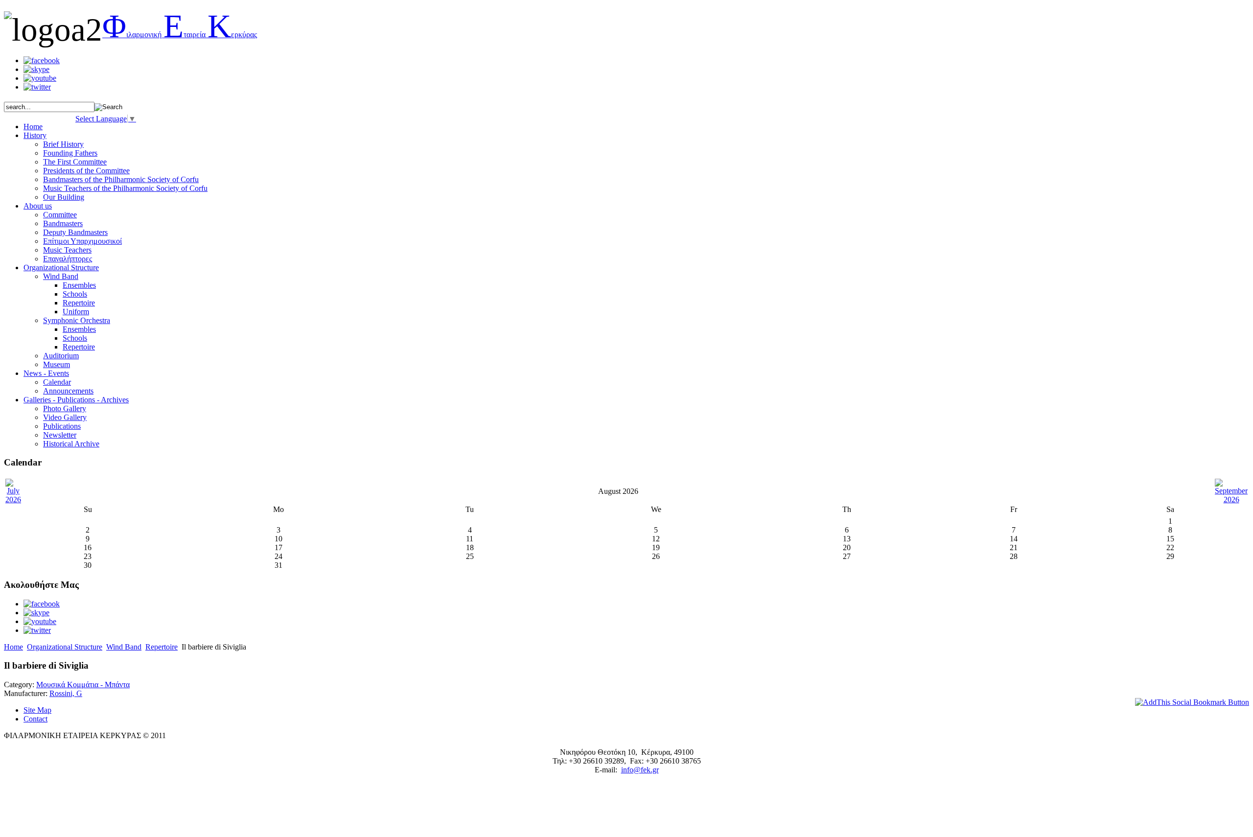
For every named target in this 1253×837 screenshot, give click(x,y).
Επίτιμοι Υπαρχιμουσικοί (82, 241)
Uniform (76, 311)
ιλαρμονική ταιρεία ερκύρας (179, 34)
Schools (75, 294)
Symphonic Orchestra (76, 320)
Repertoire (79, 303)
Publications (62, 426)
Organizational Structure (64, 647)
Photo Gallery (64, 408)
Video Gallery (65, 417)
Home (13, 647)
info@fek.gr (640, 770)
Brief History (63, 144)
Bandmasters (63, 223)
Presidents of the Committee (86, 170)
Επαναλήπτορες (67, 259)
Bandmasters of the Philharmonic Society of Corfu (121, 179)
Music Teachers (67, 250)
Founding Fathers (70, 153)
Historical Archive (71, 444)
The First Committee (75, 162)
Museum (56, 364)
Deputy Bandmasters (75, 232)
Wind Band (60, 276)
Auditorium (61, 355)
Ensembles (79, 285)
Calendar (57, 382)
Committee (60, 214)
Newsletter (59, 435)
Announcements (68, 391)
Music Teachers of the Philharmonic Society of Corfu (125, 188)
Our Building (63, 197)
